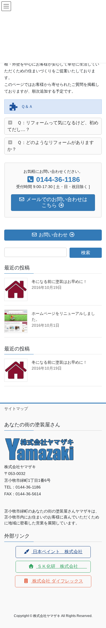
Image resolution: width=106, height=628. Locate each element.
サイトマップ (16, 408)
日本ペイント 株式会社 (57, 551)
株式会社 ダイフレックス (57, 581)
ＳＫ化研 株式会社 (61, 566)
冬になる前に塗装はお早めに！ (59, 281)
